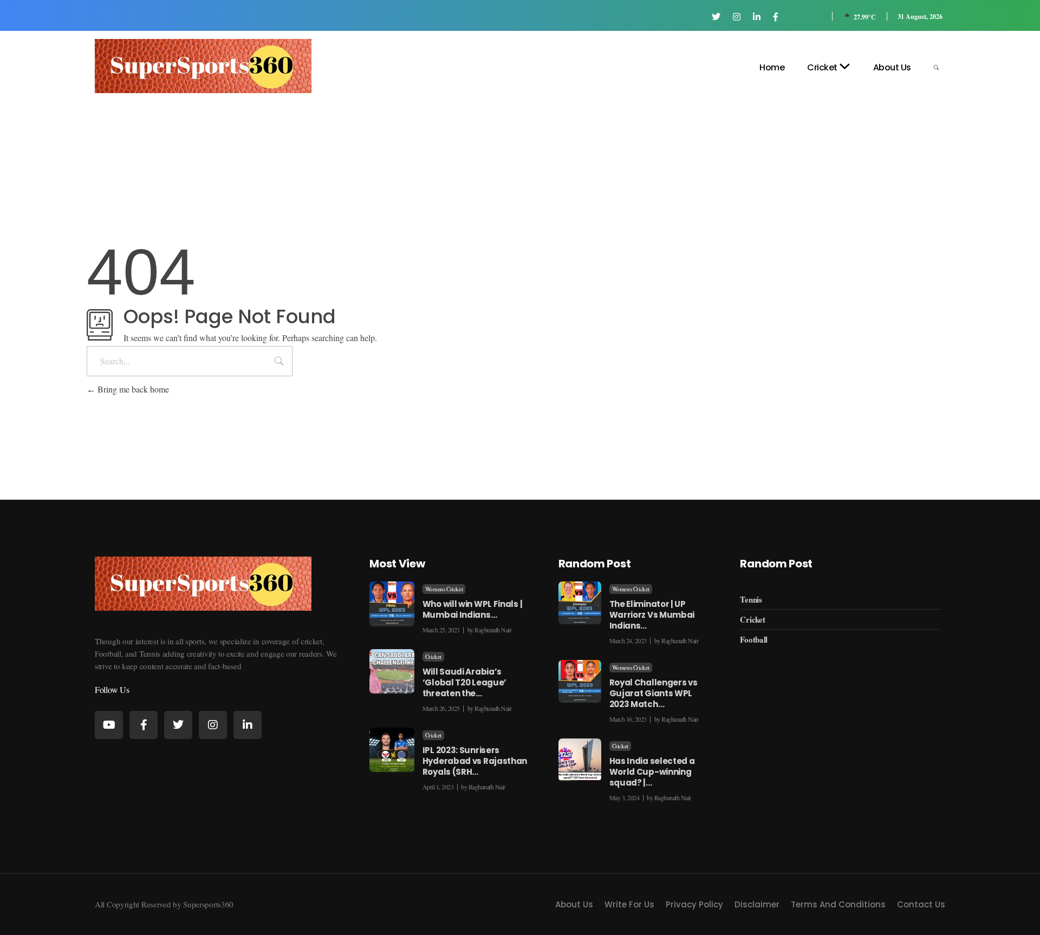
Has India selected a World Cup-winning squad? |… (652, 771)
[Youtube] (109, 725)
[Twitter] (178, 725)
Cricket (433, 657)
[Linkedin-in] (247, 725)
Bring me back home (132, 389)
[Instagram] (213, 725)
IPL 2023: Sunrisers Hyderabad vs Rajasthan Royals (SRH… (474, 760)
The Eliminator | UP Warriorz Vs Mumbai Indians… (652, 614)
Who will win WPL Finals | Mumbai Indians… (472, 609)
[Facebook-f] (143, 725)
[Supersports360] (203, 66)
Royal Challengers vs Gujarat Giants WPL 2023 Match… (653, 693)
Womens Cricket (444, 589)
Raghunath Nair (492, 629)
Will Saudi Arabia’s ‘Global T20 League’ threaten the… (464, 682)
